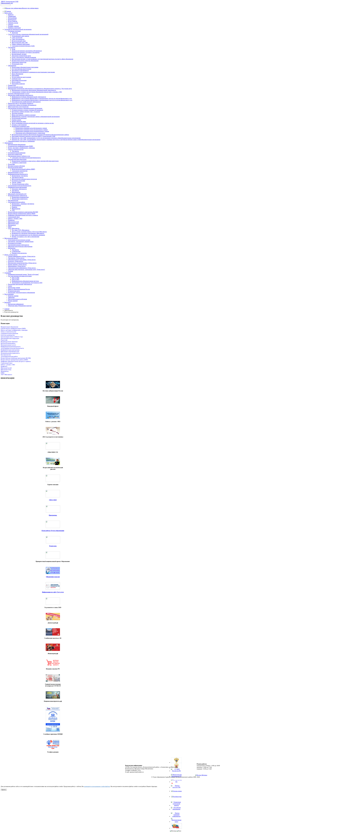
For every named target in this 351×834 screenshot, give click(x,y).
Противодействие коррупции (10, 338)
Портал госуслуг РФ (176, 789)
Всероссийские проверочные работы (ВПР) (14, 360)
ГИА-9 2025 (53, 500)
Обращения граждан (53, 577)
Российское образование (176, 811)
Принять (3, 789)
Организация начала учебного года (12, 337)
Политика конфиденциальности (176, 780)
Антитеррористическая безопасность (12, 348)
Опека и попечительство (8, 332)
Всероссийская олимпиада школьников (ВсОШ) (16, 358)
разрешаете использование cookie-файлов (97, 786)
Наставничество (6, 355)
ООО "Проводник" (180, 783)
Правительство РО (176, 784)
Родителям (4, 340)
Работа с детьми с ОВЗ (8, 364)
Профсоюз (4, 366)
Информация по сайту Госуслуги (53, 592)
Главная (6, 309)
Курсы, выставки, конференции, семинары (14, 330)
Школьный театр (6, 369)
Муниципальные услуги (8, 345)
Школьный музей (6, 368)
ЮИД (2, 373)
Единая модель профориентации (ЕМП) (13, 328)
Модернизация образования (9, 327)
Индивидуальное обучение (9, 341)
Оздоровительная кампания (9, 333)
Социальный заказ (6, 363)
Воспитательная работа (8, 343)
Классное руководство (8, 335)
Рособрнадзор (176, 798)
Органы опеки (176, 793)
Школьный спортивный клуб (10, 351)
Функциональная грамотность (10, 353)
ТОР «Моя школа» (6, 374)
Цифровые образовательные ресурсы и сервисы (16, 361)
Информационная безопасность (10, 346)
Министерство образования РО (176, 778)
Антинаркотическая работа (9, 356)
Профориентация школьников (10, 350)
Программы (53, 515)
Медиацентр (5, 371)
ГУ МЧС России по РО (176, 773)
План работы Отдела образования (53, 530)
